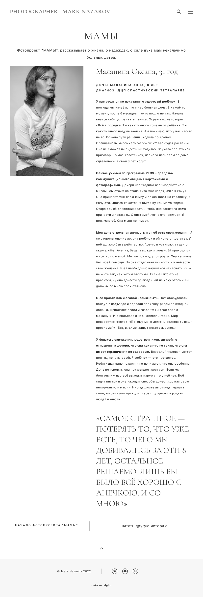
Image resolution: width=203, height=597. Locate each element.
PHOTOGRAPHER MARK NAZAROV (60, 12)
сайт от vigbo (101, 585)
